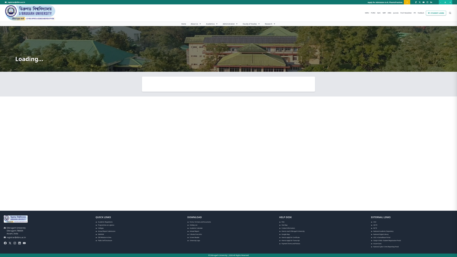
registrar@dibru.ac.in (16, 237)
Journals (396, 13)
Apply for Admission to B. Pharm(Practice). (385, 2)
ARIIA (389, 13)
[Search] (450, 13)
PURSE (373, 13)
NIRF (384, 13)
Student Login (437, 13)
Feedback (421, 13)
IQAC (379, 13)
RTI (415, 13)
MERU (367, 13)
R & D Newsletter (406, 13)
